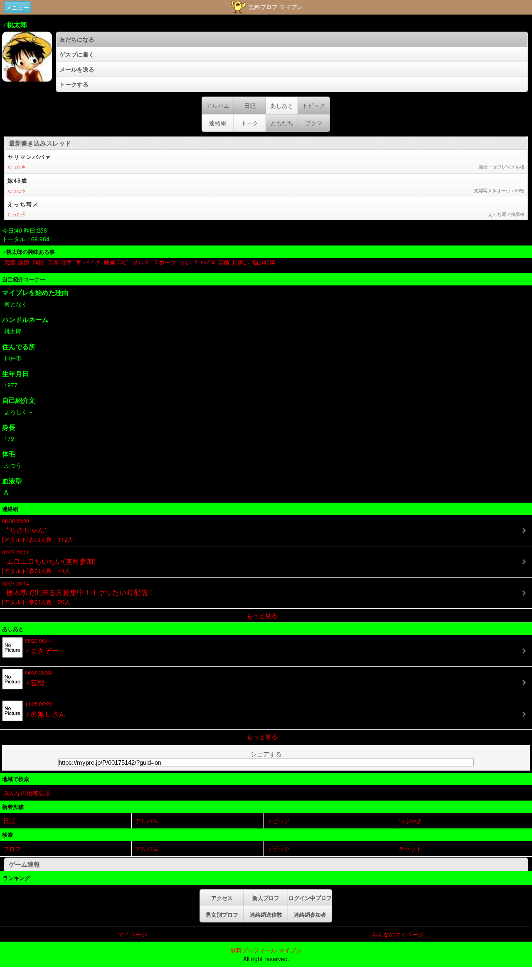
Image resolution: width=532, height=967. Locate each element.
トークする (74, 84)
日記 (9, 820)
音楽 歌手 (59, 262)
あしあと (281, 105)
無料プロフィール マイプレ (266, 950)
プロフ (12, 848)
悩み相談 (264, 262)
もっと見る (262, 615)
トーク (250, 123)
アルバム (146, 820)
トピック (278, 820)
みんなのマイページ (398, 934)
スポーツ (164, 262)
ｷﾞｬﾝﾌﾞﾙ (205, 262)
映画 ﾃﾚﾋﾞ (116, 262)
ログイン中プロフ (310, 898)
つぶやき (410, 820)
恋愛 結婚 (16, 262)
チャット (410, 848)
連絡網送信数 (266, 914)
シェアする (266, 753)
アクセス (222, 898)
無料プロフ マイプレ (275, 6)
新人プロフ (265, 898)
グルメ (141, 262)
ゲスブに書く (76, 54)
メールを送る (76, 69)
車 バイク (88, 262)
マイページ (132, 934)
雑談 (38, 262)
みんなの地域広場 (26, 792)
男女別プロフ (222, 914)
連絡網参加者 (310, 914)
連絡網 (218, 123)
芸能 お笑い (233, 262)
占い (185, 262)
